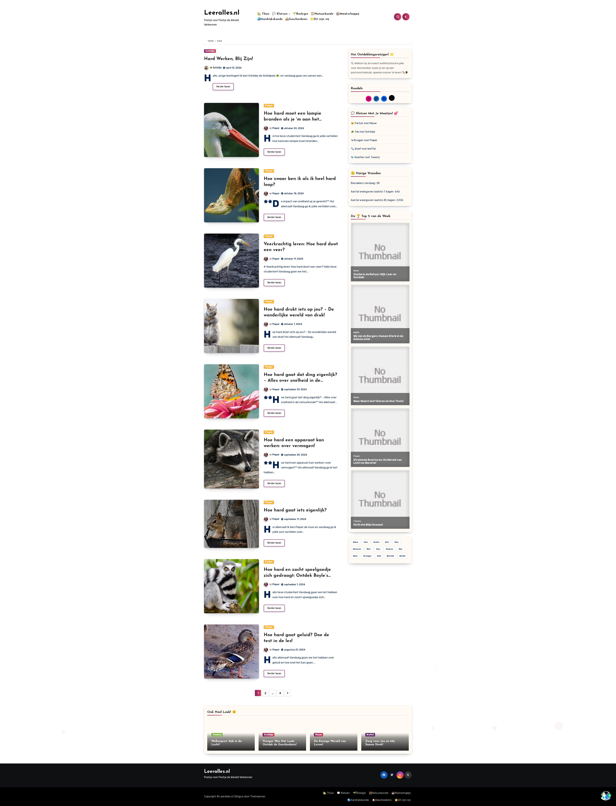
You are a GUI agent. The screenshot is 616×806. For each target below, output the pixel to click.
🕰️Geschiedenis (296, 19)
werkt (402, 556)
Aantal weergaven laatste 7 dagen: (373, 191)
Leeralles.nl (222, 13)
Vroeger (367, 556)
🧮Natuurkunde (322, 14)
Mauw (318, 734)
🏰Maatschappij (347, 14)
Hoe (396, 542)
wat (379, 556)
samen (389, 549)
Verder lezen (223, 86)
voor (355, 556)
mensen (357, 549)
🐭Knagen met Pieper (364, 140)
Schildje (210, 51)
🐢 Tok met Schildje (363, 131)
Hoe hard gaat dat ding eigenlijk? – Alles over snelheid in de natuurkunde (300, 381)
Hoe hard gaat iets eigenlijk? (295, 510)
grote (376, 542)
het (387, 542)
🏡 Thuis (263, 14)
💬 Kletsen (280, 14)
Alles (355, 542)
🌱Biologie (300, 14)
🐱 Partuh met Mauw (364, 123)
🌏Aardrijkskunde (270, 19)
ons (378, 549)
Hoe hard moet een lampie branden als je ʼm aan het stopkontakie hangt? (292, 119)
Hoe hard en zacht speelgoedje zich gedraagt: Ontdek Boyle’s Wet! (297, 575)
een (366, 542)
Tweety (217, 734)
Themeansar (257, 796)
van (400, 549)
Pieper (269, 105)
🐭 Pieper (274, 128)
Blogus (239, 796)
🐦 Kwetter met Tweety (365, 157)
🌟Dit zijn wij (319, 19)
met (369, 549)
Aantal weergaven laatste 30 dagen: (374, 200)
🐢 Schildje (216, 67)
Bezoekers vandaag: (363, 183)
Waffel (370, 734)
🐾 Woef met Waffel (363, 148)
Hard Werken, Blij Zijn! (228, 59)
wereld (390, 556)
